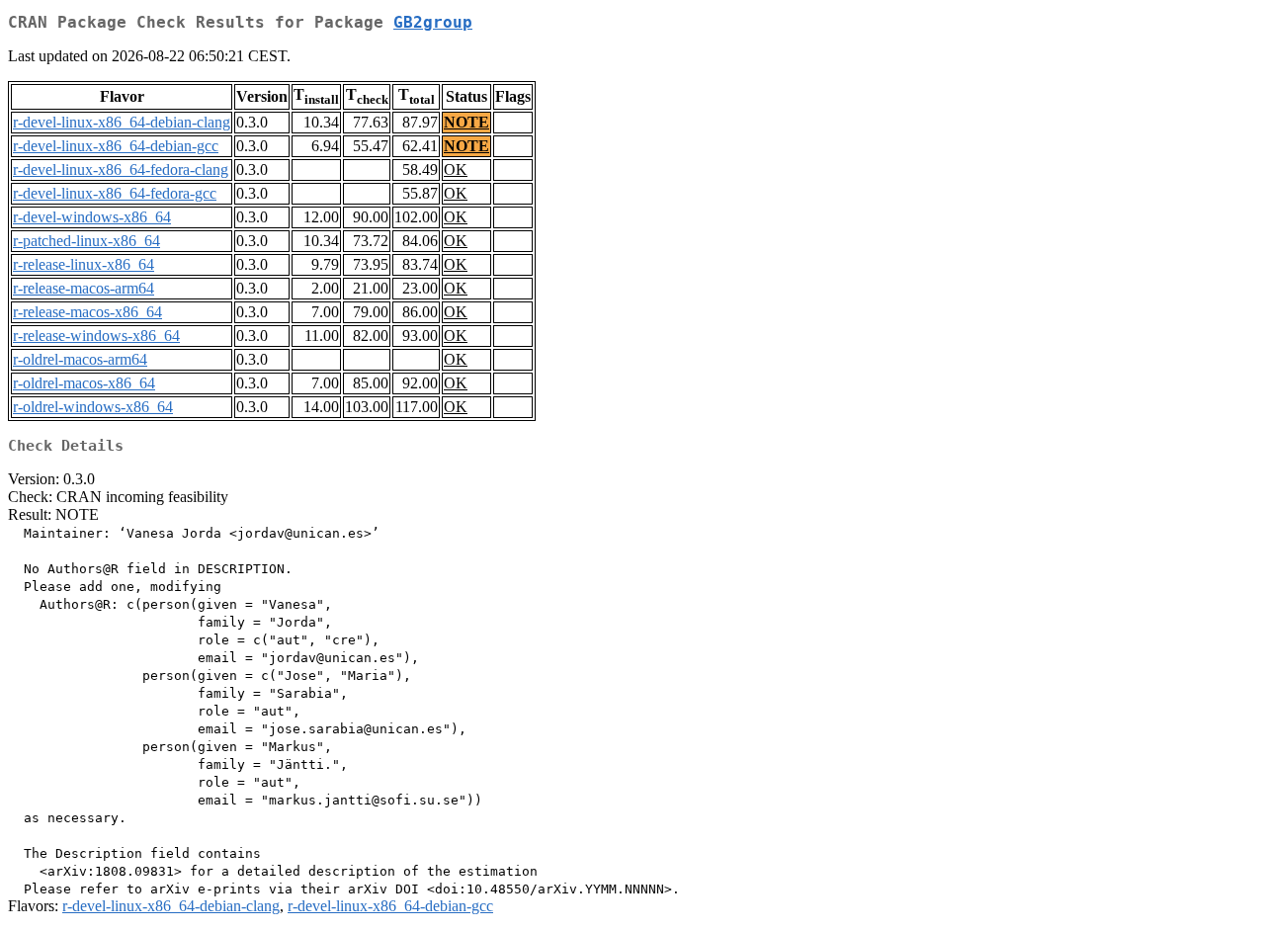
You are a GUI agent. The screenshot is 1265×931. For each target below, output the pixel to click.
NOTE (466, 122)
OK (455, 169)
